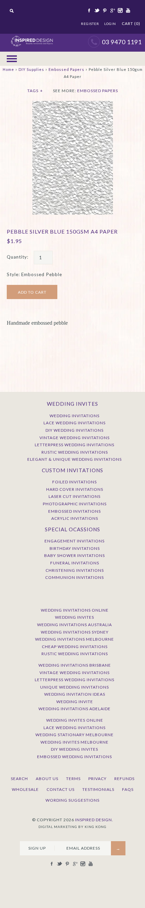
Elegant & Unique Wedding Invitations (74, 459)
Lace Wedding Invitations (75, 422)
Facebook (88, 10)
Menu (12, 59)
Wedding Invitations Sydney (75, 632)
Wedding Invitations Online (75, 610)
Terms (73, 778)
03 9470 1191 (122, 42)
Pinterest (104, 10)
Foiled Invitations (74, 481)
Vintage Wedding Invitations (74, 437)
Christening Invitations (75, 570)
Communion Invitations (74, 577)
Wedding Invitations (74, 415)
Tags (35, 90)
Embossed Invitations (74, 511)
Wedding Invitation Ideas (74, 694)
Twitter (96, 10)
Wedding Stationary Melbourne (74, 734)
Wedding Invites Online (74, 720)
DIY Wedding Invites (74, 749)
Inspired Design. (94, 819)
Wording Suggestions (72, 800)
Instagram (119, 10)
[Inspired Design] (32, 37)
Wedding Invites (74, 617)
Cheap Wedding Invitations (75, 646)
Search (19, 778)
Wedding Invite (74, 701)
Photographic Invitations (75, 503)
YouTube (127, 10)
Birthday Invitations (75, 548)
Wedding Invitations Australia (74, 624)
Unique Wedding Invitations (74, 687)
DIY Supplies (31, 69)
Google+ (112, 10)
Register (90, 24)
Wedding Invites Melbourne (74, 742)
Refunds (124, 778)
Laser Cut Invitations (74, 496)
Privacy (97, 778)
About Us (47, 778)
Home (8, 69)
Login (110, 24)
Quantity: (17, 257)
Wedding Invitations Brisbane (74, 665)
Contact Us (61, 789)
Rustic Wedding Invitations (74, 452)
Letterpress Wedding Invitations (74, 444)
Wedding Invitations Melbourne (74, 639)
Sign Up (37, 848)
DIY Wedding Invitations (75, 430)
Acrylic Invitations (74, 518)
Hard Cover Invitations (74, 489)
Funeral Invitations (74, 562)
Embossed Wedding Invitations (74, 756)
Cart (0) (131, 23)
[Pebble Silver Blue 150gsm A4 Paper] (72, 104)
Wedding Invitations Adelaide (74, 708)
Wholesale (25, 789)
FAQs (128, 789)
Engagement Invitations (75, 540)
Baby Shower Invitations (74, 555)
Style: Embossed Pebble (34, 274)
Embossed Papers (66, 69)
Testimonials (98, 789)
